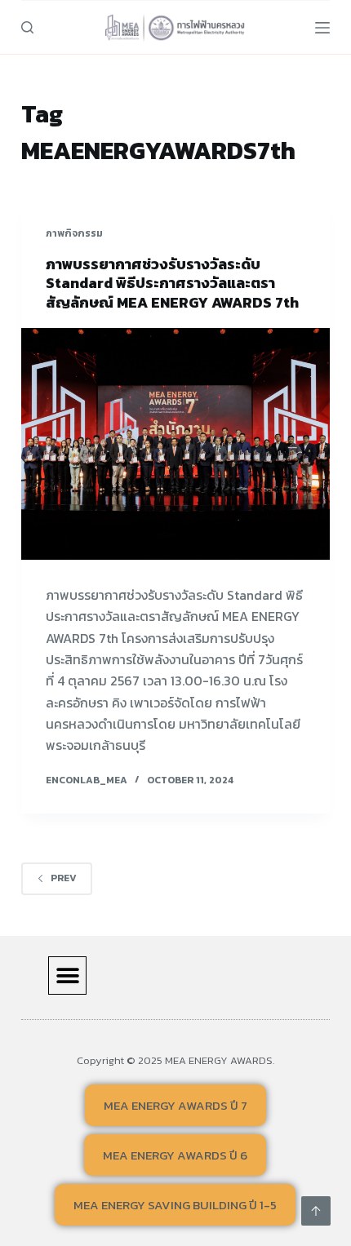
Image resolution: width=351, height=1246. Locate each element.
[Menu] (322, 27)
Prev (64, 878)
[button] (67, 975)
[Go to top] (316, 1211)
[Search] (27, 27)
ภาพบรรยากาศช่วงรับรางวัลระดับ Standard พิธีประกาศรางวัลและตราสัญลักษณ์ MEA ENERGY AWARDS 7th (172, 283)
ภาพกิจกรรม (74, 233)
